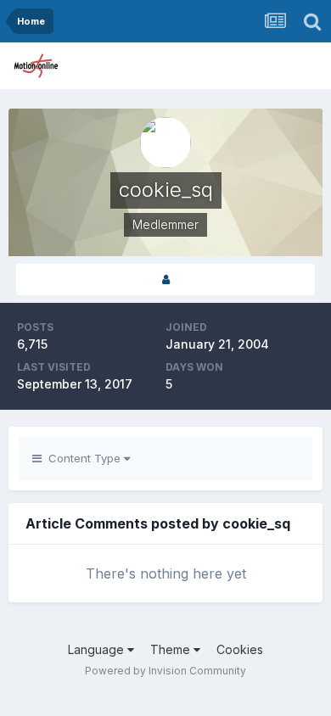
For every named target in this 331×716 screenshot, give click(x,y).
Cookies (239, 649)
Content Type (83, 458)
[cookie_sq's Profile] (165, 279)
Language (97, 649)
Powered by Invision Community (165, 670)
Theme (172, 649)
